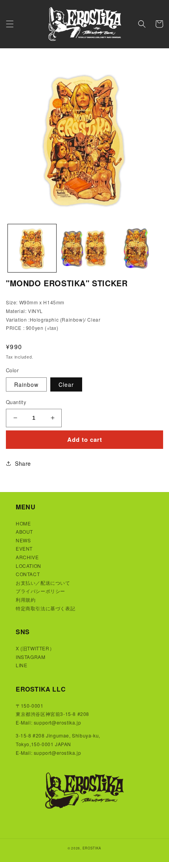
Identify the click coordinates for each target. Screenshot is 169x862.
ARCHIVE (27, 557)
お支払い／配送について (43, 582)
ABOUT (24, 531)
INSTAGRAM (30, 656)
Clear (66, 384)
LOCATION (28, 565)
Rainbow (26, 384)
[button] (9, 24)
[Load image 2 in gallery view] (84, 248)
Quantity (16, 402)
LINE (21, 665)
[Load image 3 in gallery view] (136, 248)
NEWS (23, 540)
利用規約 (25, 599)
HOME (23, 523)
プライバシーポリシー (40, 590)
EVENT (24, 548)
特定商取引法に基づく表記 (45, 608)
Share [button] (23, 463)
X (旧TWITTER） (35, 648)
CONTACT (28, 574)
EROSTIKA (92, 848)
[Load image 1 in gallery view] (32, 248)
